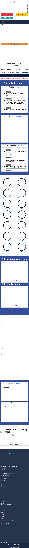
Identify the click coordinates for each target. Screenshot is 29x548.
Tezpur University (5, 484)
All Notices (17, 87)
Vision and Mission (5, 510)
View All (24, 259)
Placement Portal (7, 11)
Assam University (5, 489)
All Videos (17, 403)
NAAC (2, 497)
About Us (3, 508)
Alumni (8, 8)
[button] (3, 33)
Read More (24, 72)
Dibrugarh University (6, 491)
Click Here (19, 103)
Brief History (4, 512)
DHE (2, 499)
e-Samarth (8, 5)
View (18, 319)
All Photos (18, 383)
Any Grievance (21, 11)
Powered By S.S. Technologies (14, 547)
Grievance (22, 5)
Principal (3, 514)
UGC (2, 495)
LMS (8, 14)
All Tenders (18, 116)
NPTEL (2, 501)
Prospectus (8, 18)
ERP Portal (22, 8)
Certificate (22, 14)
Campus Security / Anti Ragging (8, 520)
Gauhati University (5, 486)
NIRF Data (3, 518)
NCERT (2, 493)
